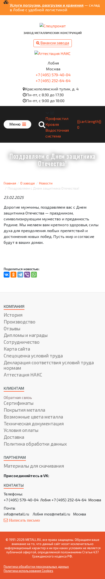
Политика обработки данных (35, 444)
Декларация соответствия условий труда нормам (49, 365)
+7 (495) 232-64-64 (53, 80)
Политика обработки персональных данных (36, 566)
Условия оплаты (21, 430)
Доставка (14, 437)
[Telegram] (20, 275)
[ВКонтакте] (7, 275)
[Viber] (27, 275)
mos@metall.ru (57, 514)
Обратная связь (18, 397)
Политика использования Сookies (28, 571)
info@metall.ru (16, 514)
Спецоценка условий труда (33, 355)
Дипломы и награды (26, 335)
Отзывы (12, 328)
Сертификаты (18, 403)
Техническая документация (34, 423)
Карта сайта (17, 349)
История (13, 315)
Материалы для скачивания (34, 466)
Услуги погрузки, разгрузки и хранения (47, 5)
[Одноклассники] (13, 275)
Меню (15, 124)
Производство (19, 321)
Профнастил (56, 118)
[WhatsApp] (34, 275)
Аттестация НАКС (23, 374)
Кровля (52, 124)
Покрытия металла (24, 410)
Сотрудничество (22, 342)
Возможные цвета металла (33, 416)
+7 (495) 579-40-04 (53, 74)
